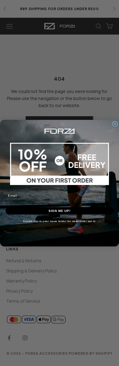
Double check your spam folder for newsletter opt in (59, 221)
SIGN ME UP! (60, 210)
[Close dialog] (115, 124)
